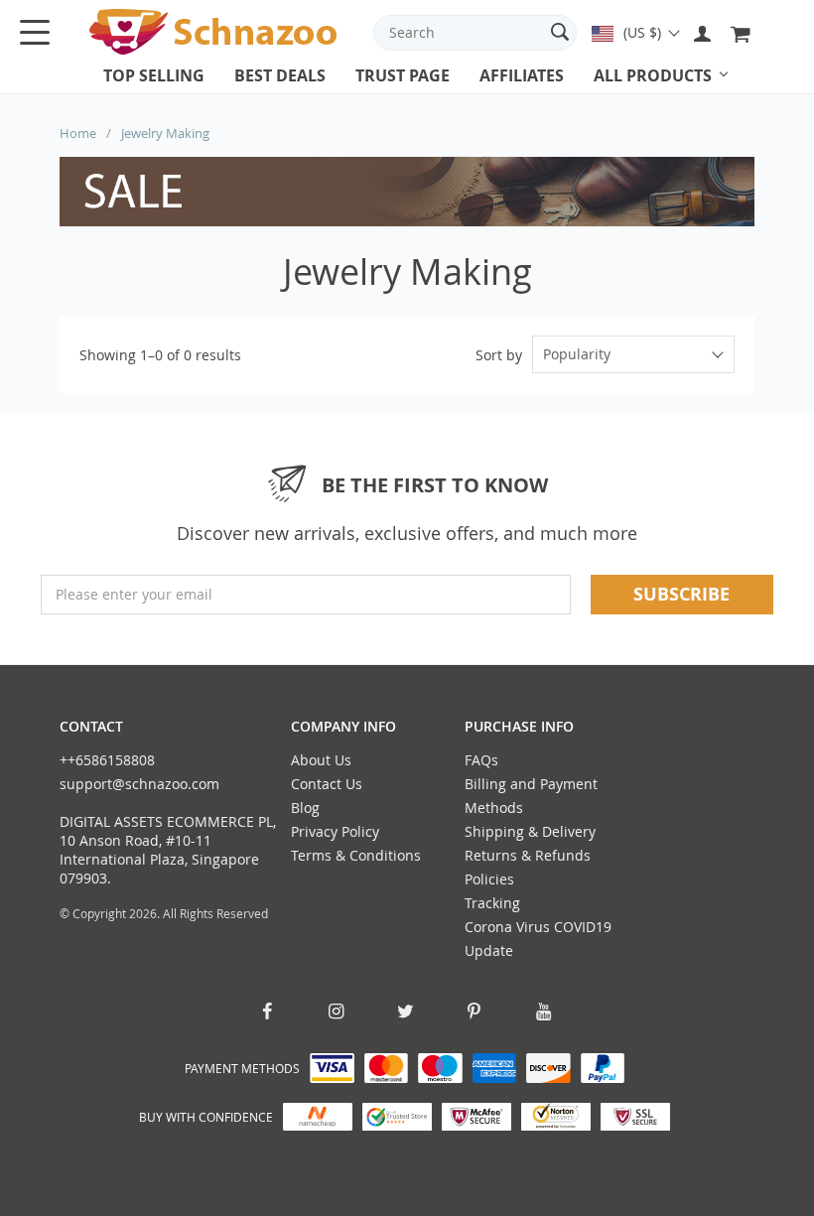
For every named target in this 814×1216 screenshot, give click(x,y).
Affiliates (521, 75)
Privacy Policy (335, 831)
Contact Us (326, 783)
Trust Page (402, 75)
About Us (321, 759)
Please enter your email (134, 594)
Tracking (492, 902)
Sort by (498, 354)
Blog (305, 807)
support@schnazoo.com (139, 783)
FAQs (481, 759)
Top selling (153, 75)
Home (78, 133)
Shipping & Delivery (530, 831)
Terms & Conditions (356, 855)
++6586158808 (107, 759)
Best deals (280, 75)
